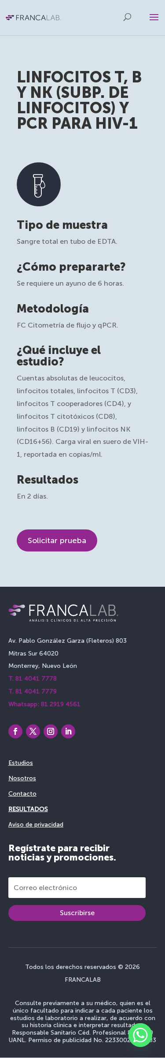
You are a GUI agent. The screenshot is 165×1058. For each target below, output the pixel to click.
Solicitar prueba (57, 540)
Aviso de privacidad (35, 824)
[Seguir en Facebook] (15, 731)
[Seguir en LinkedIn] (68, 731)
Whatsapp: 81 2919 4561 (44, 704)
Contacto (22, 793)
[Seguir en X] (33, 731)
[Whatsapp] (140, 1035)
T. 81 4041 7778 (32, 678)
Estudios (20, 763)
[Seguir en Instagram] (51, 731)
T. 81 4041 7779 (32, 691)
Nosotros (22, 778)
